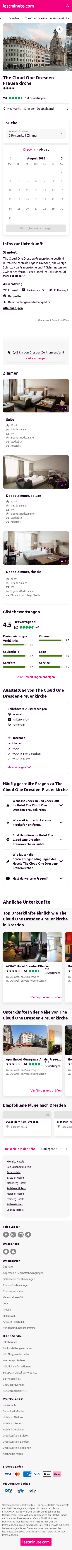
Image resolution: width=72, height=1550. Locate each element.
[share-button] (59, 29)
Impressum (9, 1315)
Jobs (5, 1303)
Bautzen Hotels (16, 1177)
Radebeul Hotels (16, 1188)
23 (61, 199)
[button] (34, 47)
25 (18, 208)
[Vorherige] (10, 158)
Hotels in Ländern (13, 1423)
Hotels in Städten (13, 1417)
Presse (7, 1309)
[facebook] (6, 1235)
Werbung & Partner (14, 1360)
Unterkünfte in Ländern (16, 1441)
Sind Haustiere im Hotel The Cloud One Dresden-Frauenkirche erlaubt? (33, 840)
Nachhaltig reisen (13, 1453)
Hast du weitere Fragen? (30, 878)
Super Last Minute (13, 1411)
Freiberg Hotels (15, 1199)
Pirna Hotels (13, 1172)
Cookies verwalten (13, 1291)
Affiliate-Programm (14, 1321)
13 (36, 190)
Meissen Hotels (16, 1193)
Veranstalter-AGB (13, 1297)
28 (44, 208)
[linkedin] (21, 1235)
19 (27, 199)
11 (18, 190)
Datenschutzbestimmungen (19, 1279)
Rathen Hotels (15, 1204)
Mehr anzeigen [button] (17, 767)
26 (27, 208)
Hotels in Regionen (14, 1429)
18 (18, 199)
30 (61, 208)
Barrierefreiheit (11, 1378)
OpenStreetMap (60, 320)
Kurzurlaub (9, 1405)
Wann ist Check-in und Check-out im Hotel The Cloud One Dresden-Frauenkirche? (36, 805)
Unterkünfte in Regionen (17, 1447)
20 (36, 199)
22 (53, 199)
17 (10, 199)
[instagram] (13, 1235)
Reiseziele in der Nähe (20, 1148)
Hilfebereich (10, 1342)
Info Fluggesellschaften (16, 1354)
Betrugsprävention (14, 1384)
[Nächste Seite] (66, 1149)
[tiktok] (28, 1235)
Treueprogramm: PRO (15, 1390)
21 (44, 199)
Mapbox (44, 320)
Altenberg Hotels (16, 1183)
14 (44, 190)
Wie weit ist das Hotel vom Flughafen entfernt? (32, 822)
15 (53, 190)
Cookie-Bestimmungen (16, 1285)
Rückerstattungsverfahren (18, 1348)
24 (10, 208)
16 (61, 190)
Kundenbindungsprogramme (19, 1327)
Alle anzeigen (13, 308)
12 (27, 190)
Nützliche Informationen (17, 1366)
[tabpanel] (36, 1186)
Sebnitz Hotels (15, 1209)
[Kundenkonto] (67, 6)
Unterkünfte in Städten (16, 1435)
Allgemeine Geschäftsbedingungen (23, 1273)
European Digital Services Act (20, 1372)
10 (10, 190)
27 (36, 208)
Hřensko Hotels (15, 1161)
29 (53, 208)
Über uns (8, 1266)
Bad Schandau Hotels (19, 1166)
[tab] (20, 1149)
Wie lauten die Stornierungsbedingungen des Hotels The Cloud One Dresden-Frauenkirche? (35, 861)
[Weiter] (61, 158)
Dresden (14, 18)
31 (10, 217)
